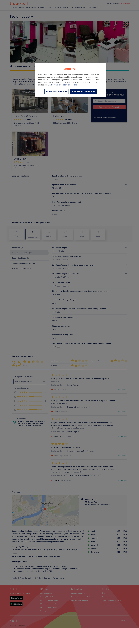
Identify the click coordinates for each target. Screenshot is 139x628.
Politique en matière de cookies (64, 85)
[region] (70, 80)
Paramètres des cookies (56, 91)
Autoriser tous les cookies (83, 91)
